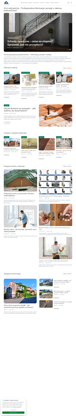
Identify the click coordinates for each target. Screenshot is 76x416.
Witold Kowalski (42, 89)
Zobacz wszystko (67, 68)
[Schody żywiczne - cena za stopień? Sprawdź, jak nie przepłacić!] (38, 32)
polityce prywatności (17, 407)
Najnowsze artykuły (24, 2)
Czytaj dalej (7, 122)
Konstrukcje (42, 2)
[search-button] (68, 2)
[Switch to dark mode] (71, 3)
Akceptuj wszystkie (13, 412)
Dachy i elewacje (36, 2)
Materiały (30, 2)
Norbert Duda (6, 89)
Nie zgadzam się (13, 409)
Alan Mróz (9, 47)
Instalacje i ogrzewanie (54, 2)
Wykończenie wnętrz (13, 38)
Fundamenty (47, 2)
